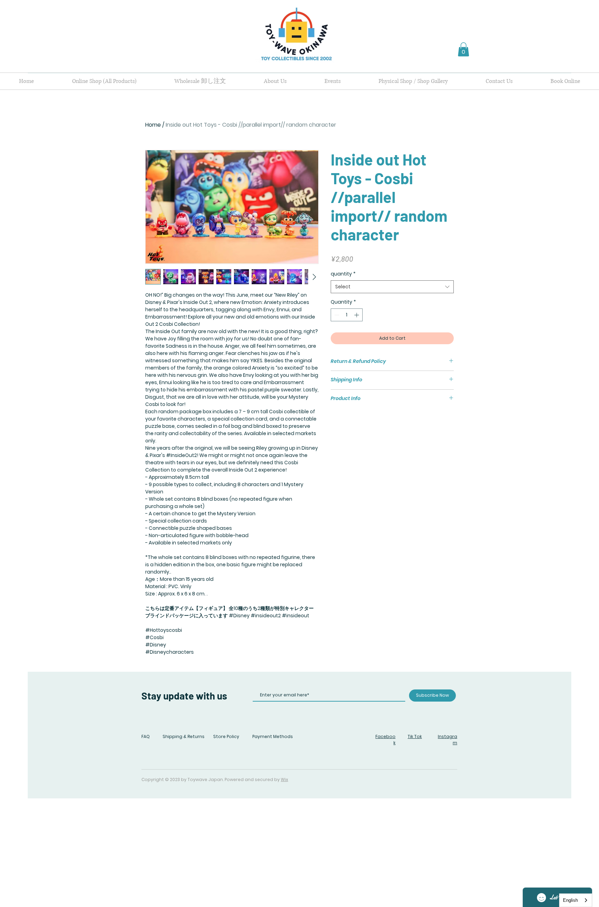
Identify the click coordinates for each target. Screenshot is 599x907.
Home (153, 125)
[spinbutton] (346, 315)
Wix (284, 779)
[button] (463, 49)
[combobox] (392, 287)
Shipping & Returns (184, 736)
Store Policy (226, 736)
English (570, 900)
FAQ (145, 736)
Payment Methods (272, 736)
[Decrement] (336, 315)
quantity (343, 274)
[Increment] (357, 315)
